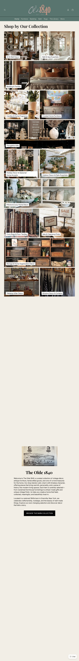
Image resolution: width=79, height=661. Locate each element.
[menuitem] (62, 19)
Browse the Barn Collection (39, 513)
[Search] (4, 10)
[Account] (68, 10)
